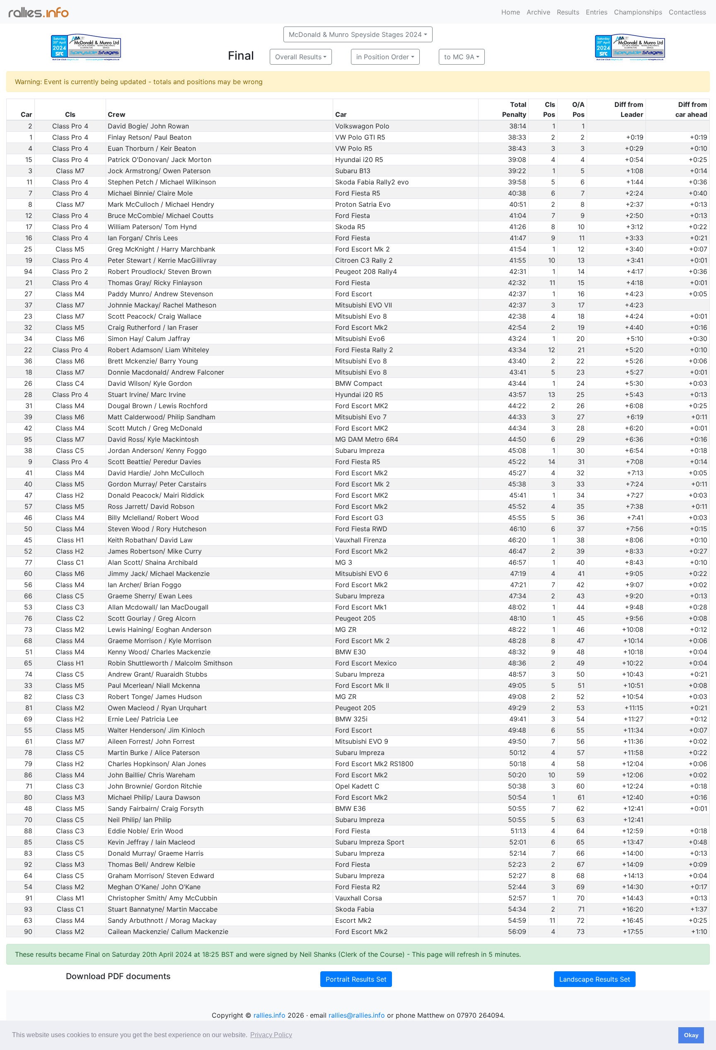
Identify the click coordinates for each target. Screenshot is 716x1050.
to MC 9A (459, 57)
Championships (638, 12)
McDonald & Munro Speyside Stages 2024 (355, 34)
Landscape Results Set (594, 979)
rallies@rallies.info (357, 1015)
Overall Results (298, 57)
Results (568, 12)
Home (510, 12)
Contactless (687, 12)
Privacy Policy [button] (271, 1034)
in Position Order (382, 57)
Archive (538, 12)
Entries (596, 12)
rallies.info (269, 1015)
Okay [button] (691, 1035)
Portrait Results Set (356, 979)
